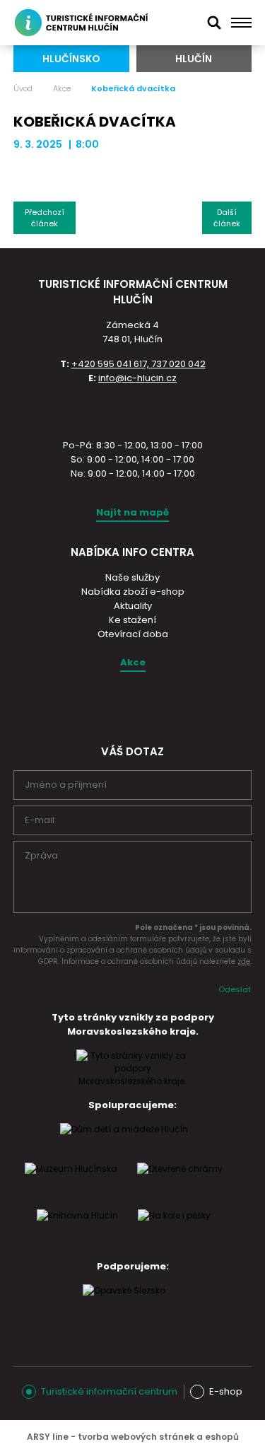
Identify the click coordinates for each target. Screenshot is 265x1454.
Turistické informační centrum (109, 1391)
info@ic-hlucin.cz (137, 378)
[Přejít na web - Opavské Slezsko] (124, 1304)
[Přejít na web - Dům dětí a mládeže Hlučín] (124, 1143)
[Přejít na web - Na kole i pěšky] (174, 1229)
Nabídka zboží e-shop (132, 591)
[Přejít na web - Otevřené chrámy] (180, 1182)
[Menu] (241, 22)
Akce (62, 88)
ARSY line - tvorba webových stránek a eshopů (133, 1437)
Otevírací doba (133, 634)
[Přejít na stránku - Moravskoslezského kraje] (132, 1081)
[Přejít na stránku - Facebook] (144, 705)
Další (226, 218)
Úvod (23, 88)
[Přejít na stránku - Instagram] (119, 705)
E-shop (225, 1391)
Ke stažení (132, 620)
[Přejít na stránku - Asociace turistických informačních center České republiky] (133, 410)
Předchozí (44, 218)
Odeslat (234, 989)
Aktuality (133, 605)
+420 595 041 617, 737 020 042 (138, 364)
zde (243, 961)
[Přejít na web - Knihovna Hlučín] (77, 1229)
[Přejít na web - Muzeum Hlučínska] (71, 1182)
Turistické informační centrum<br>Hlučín (83, 22)
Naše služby (132, 577)
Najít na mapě (132, 512)
